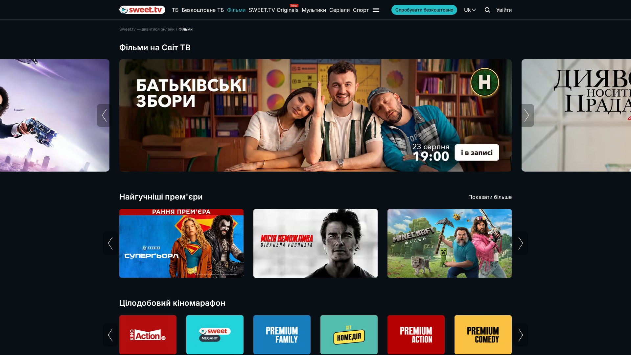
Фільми (236, 10)
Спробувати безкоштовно (424, 9)
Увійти (504, 10)
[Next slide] (526, 115)
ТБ (175, 10)
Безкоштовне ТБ (203, 10)
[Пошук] (487, 10)
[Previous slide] (104, 115)
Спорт (361, 10)
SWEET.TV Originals (273, 10)
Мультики (314, 10)
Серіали (339, 10)
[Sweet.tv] (142, 10)
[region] (315, 115)
